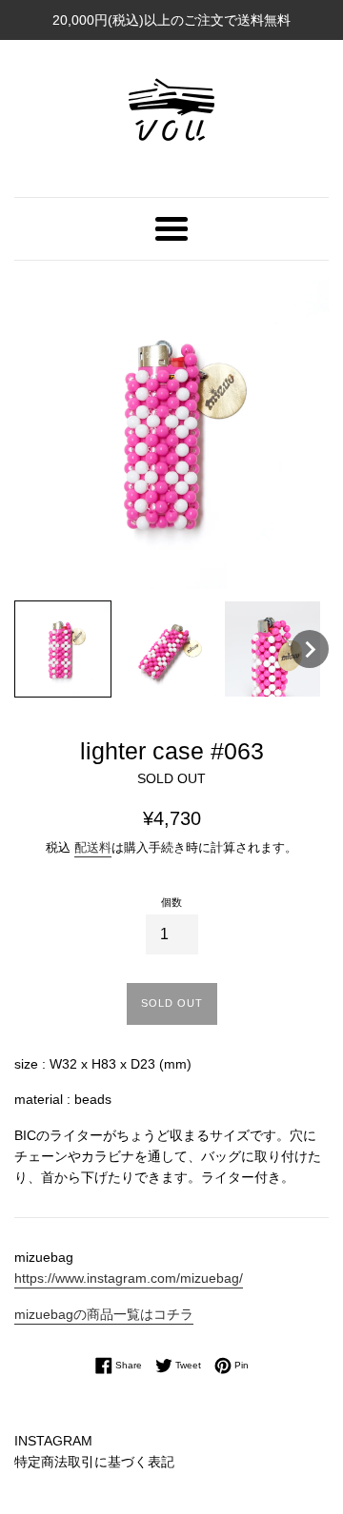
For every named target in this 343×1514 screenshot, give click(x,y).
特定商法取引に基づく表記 (94, 1461)
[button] (62, 649)
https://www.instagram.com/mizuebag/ (128, 1278)
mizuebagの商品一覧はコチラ (103, 1314)
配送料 (92, 847)
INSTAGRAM (53, 1440)
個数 (171, 902)
